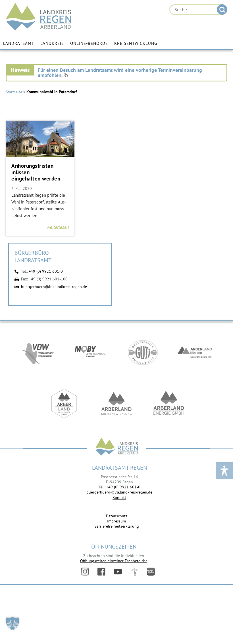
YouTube (118, 572)
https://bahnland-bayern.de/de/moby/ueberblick (90, 352)
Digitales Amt (134, 572)
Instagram (85, 572)
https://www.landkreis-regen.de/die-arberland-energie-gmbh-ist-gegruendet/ (169, 404)
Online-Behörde (89, 43)
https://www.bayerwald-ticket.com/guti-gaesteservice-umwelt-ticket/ (143, 352)
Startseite (14, 92)
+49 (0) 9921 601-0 (46, 271)
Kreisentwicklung (135, 43)
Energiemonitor (151, 572)
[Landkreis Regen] (116, 447)
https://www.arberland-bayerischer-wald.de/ (64, 404)
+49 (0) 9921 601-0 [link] (123, 487)
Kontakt (119, 497)
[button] (12, 623)
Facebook (101, 572)
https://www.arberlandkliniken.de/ (195, 352)
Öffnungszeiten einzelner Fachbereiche (113, 560)
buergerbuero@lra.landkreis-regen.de (54, 286)
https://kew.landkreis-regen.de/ (116, 404)
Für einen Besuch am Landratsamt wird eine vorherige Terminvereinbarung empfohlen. (120, 72)
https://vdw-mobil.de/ (38, 352)
